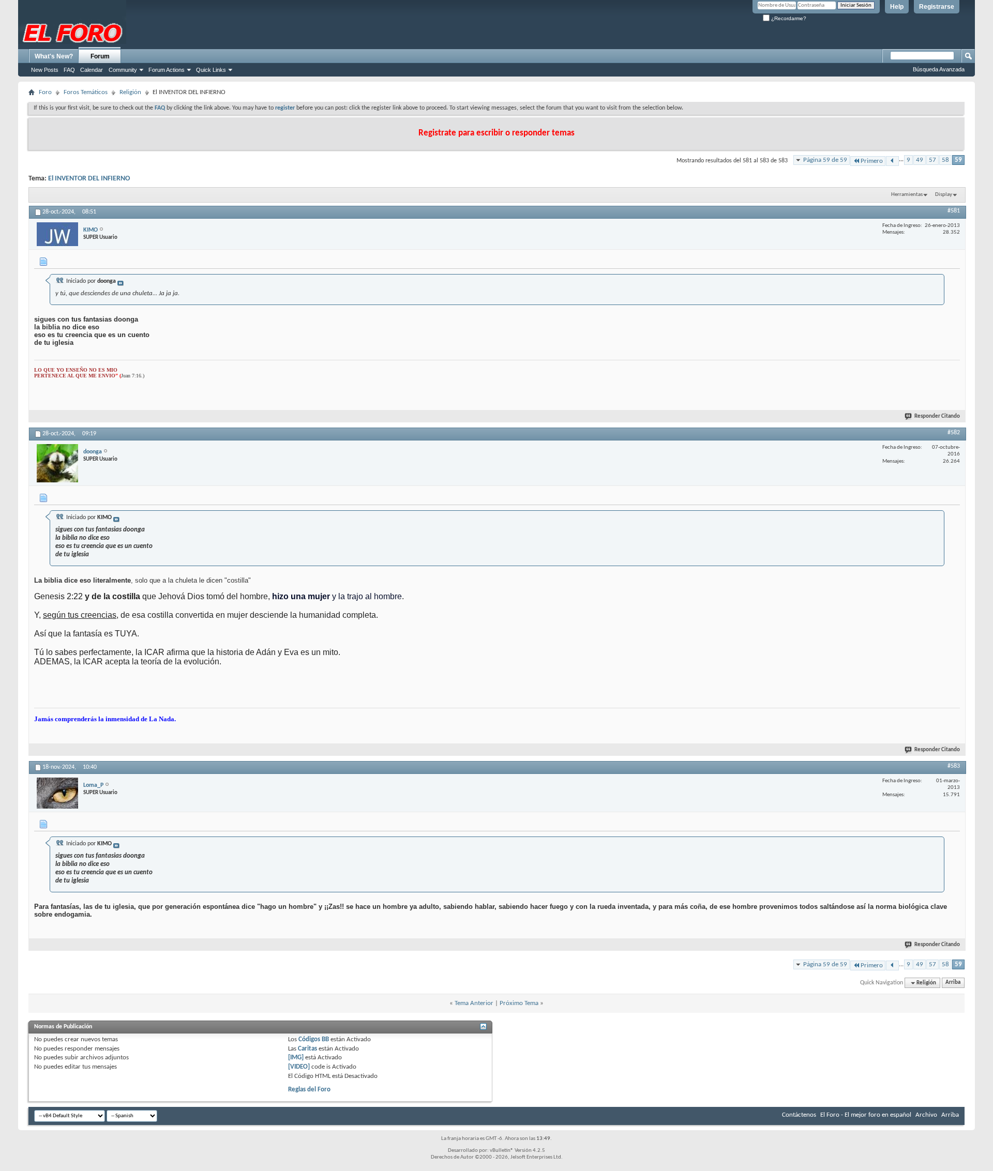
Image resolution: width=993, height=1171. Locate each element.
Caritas (307, 1048)
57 (932, 160)
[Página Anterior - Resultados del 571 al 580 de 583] (892, 161)
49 (919, 160)
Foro (45, 92)
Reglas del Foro (309, 1089)
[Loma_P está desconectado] (57, 793)
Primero (872, 161)
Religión (130, 92)
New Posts (44, 70)
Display (943, 194)
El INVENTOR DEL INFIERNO (89, 179)
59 (958, 160)
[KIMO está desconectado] (57, 234)
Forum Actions (166, 70)
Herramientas (907, 194)
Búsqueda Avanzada (939, 69)
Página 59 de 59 (825, 160)
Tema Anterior (474, 1003)
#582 (953, 433)
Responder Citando (937, 416)
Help (897, 6)
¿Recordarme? (788, 18)
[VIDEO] (299, 1066)
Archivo (926, 1115)
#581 (953, 211)
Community (123, 70)
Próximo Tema (519, 1003)
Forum (100, 56)
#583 (953, 766)
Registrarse (936, 6)
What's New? (54, 56)
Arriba (952, 983)
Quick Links (211, 70)
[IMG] (296, 1057)
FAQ (69, 70)
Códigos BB (313, 1039)
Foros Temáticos (86, 92)
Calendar (91, 70)
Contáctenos (799, 1115)
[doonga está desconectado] (57, 463)
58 (945, 160)
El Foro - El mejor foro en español (865, 1115)
